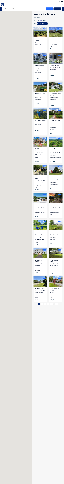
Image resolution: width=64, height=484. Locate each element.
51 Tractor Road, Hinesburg (40, 93)
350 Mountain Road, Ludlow (40, 205)
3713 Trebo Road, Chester (40, 288)
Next (51, 304)
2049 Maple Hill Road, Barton (55, 231)
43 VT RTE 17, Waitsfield (54, 38)
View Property (40, 61)
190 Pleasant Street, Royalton (55, 93)
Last (56, 304)
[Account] (62, 1)
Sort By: (35, 23)
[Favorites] (59, 1)
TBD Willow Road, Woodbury (40, 120)
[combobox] (42, 23)
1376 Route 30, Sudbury (54, 176)
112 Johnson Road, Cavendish (40, 231)
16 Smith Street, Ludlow (39, 148)
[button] (62, 5)
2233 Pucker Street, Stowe (55, 288)
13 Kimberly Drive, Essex (54, 65)
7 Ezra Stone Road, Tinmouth (55, 205)
